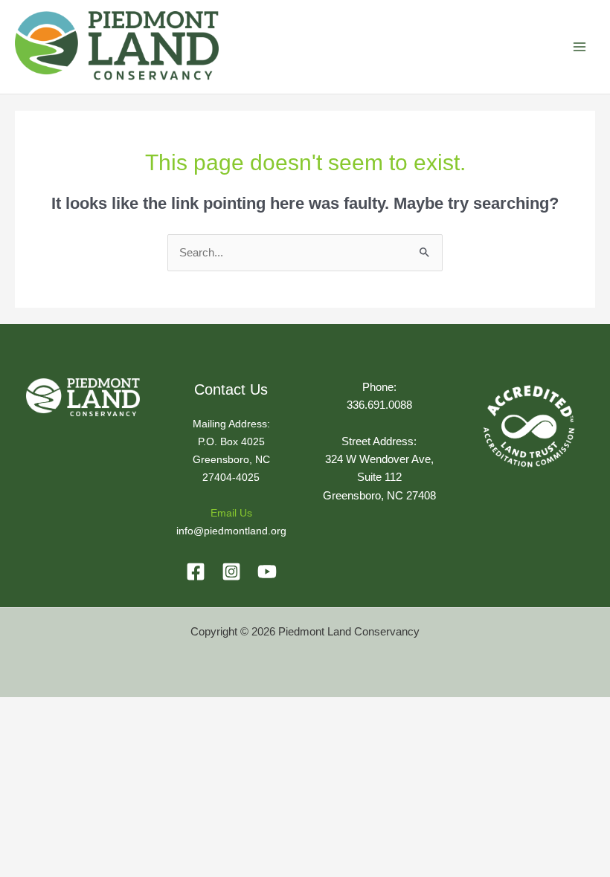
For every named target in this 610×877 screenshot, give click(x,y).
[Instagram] (231, 571)
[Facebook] (195, 571)
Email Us (231, 513)
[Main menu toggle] (579, 46)
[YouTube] (267, 571)
